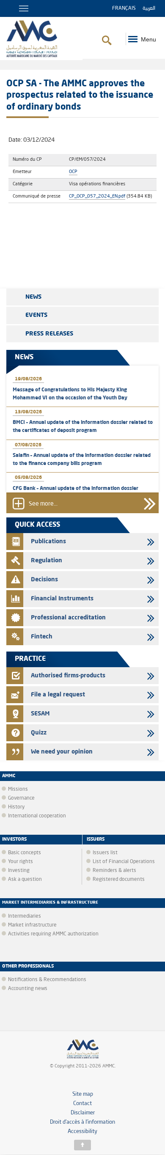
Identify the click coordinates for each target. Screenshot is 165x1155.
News (33, 297)
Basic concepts (24, 852)
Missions (18, 789)
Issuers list (105, 852)
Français (124, 8)
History (16, 807)
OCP (73, 171)
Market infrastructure (32, 925)
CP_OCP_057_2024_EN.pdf (97, 196)
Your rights (20, 861)
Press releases (49, 334)
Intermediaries (24, 916)
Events (36, 315)
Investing (19, 870)
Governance (21, 798)
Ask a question (25, 879)
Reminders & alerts (114, 870)
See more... (43, 504)
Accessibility (82, 1131)
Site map (82, 1094)
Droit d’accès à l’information (82, 1122)
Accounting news (27, 988)
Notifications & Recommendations (47, 979)
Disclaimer (83, 1113)
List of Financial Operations (124, 861)
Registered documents (119, 879)
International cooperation (37, 816)
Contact (82, 1103)
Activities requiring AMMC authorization (53, 934)
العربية (149, 8)
